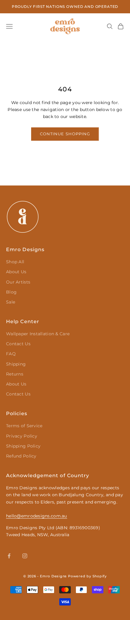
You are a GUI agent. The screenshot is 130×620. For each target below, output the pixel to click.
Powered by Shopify (87, 576)
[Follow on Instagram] (25, 556)
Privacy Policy (21, 436)
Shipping (16, 364)
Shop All (15, 261)
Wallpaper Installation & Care (38, 333)
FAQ (11, 353)
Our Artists (18, 282)
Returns (14, 374)
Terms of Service (24, 425)
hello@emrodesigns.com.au (36, 516)
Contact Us (18, 343)
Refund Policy (21, 456)
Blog (11, 292)
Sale (10, 302)
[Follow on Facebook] (9, 556)
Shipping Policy (23, 446)
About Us (16, 271)
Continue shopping (65, 133)
